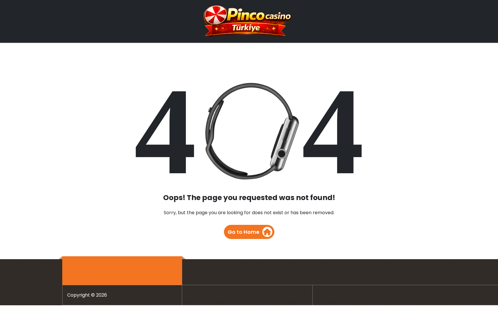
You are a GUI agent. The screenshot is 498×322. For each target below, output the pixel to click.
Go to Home (243, 232)
